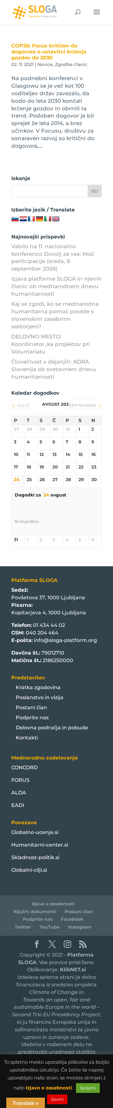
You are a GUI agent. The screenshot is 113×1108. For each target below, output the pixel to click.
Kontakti (27, 738)
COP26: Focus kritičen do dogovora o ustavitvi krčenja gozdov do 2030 (48, 52)
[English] (56, 219)
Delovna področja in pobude (52, 728)
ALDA (18, 793)
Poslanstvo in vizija (39, 697)
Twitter (23, 927)
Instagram (80, 927)
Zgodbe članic (71, 64)
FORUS (20, 780)
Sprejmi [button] (88, 1087)
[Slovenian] (15, 219)
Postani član (31, 707)
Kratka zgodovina (38, 687)
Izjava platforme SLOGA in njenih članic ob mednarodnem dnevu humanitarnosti (56, 286)
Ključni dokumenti (34, 911)
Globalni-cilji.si (29, 870)
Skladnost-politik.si (35, 857)
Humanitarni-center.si (39, 845)
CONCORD (24, 768)
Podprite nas (32, 718)
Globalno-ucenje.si (34, 832)
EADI (17, 805)
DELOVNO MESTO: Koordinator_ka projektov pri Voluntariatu (50, 344)
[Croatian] (23, 219)
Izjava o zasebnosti (53, 904)
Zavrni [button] (57, 1099)
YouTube (50, 927)
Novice (45, 64)
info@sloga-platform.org (65, 640)
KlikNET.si (73, 970)
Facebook (72, 919)
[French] (31, 219)
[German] (39, 219)
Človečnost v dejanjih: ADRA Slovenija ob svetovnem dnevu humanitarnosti (53, 369)
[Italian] (47, 219)
